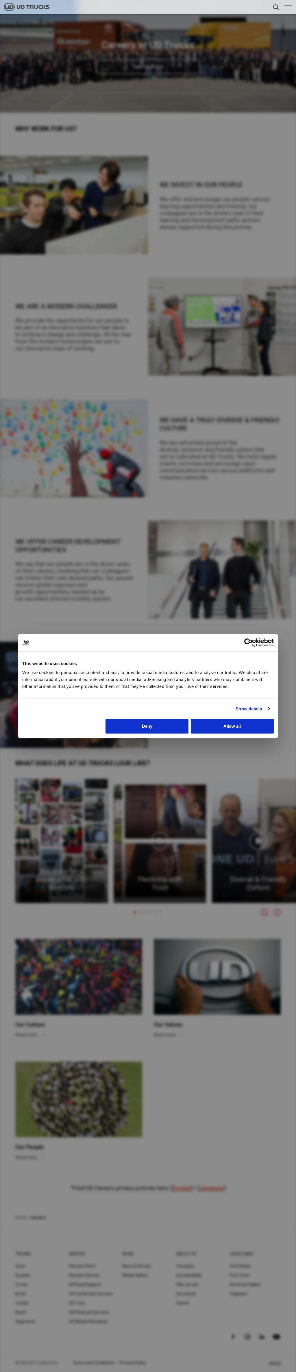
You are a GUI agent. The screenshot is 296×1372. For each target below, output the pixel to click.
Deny (147, 726)
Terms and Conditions (93, 1362)
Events (182, 1303)
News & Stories (137, 1266)
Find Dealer (240, 1266)
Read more (26, 1035)
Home (20, 1217)
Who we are (187, 1284)
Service (77, 1254)
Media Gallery (135, 1275)
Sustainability (189, 1275)
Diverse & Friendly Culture (258, 883)
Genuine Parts (82, 1266)
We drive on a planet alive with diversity (61, 879)
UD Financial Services (89, 1312)
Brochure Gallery (245, 1284)
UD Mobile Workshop (88, 1321)
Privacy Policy (133, 1362)
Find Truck (239, 1275)
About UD (186, 1254)
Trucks (23, 1254)
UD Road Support (85, 1284)
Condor (22, 1303)
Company (185, 1266)
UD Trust (77, 1303)
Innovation (186, 1293)
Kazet (20, 1312)
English (182, 1188)
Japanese (211, 1188)
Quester (23, 1275)
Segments (25, 1321)
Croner (21, 1284)
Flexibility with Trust (160, 883)
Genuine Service (84, 1275)
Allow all (232, 726)
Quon (20, 1266)
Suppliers (238, 1293)
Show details (249, 708)
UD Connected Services (91, 1293)
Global (275, 1363)
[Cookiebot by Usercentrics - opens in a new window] (248, 642)
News (128, 1254)
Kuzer (20, 1293)
